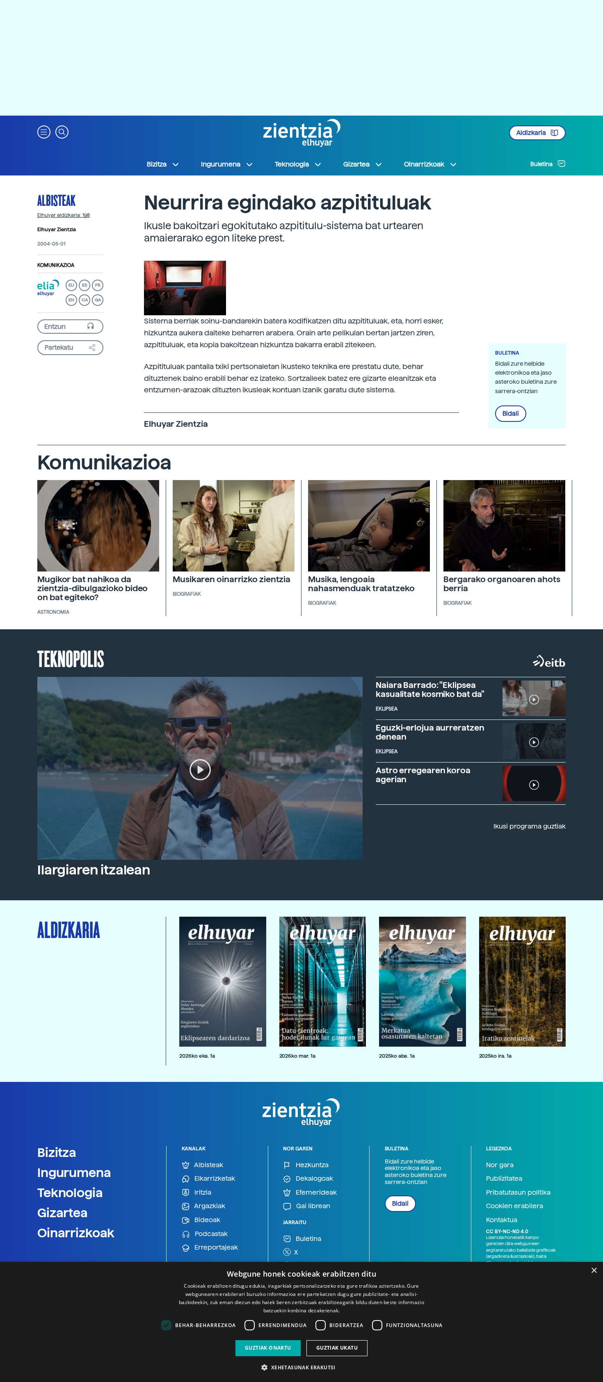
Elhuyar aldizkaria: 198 (63, 215)
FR (97, 285)
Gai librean (312, 1206)
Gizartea (62, 1212)
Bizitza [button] (157, 164)
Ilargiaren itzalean (93, 870)
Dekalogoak (313, 1178)
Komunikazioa (55, 265)
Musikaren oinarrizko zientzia (231, 579)
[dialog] (301, 1322)
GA (98, 300)
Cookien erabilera (514, 1206)
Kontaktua (501, 1220)
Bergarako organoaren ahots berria (501, 583)
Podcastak (210, 1234)
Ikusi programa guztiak (529, 826)
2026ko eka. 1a (197, 1056)
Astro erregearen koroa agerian (423, 774)
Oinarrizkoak (75, 1232)
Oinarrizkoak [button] (424, 164)
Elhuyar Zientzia (56, 229)
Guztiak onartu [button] (268, 1347)
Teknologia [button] (292, 164)
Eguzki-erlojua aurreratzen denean (430, 732)
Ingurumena (74, 1172)
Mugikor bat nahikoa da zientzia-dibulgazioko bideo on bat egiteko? (92, 588)
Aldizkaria (531, 133)
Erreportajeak (215, 1247)
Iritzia (202, 1192)
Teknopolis (70, 658)
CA (85, 300)
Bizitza (56, 1152)
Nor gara (500, 1165)
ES (84, 285)
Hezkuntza (311, 1165)
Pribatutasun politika (518, 1192)
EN (71, 300)
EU (71, 285)
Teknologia (70, 1192)
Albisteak (56, 200)
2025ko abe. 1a (397, 1056)
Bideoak (206, 1220)
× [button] (594, 1271)
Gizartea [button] (356, 164)
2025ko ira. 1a (495, 1056)
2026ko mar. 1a (297, 1056)
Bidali (510, 413)
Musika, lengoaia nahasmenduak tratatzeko (361, 583)
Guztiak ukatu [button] (337, 1347)
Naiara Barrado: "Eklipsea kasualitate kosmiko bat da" (430, 689)
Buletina (542, 164)
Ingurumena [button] (220, 164)
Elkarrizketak (214, 1178)
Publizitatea (504, 1178)
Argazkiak (209, 1206)
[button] (43, 131)
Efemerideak (315, 1192)
